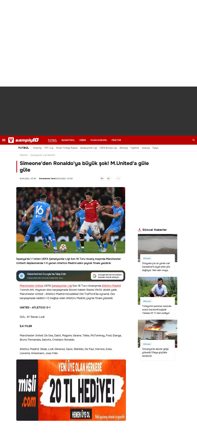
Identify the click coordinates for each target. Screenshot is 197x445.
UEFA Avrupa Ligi (108, 148)
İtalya (155, 148)
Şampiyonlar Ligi (88, 148)
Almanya (124, 148)
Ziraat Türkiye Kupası (67, 148)
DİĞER (82, 140)
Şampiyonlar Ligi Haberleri (43, 155)
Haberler (24, 155)
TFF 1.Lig (48, 148)
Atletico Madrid (66, 263)
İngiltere (135, 148)
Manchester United (31, 285)
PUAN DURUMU (99, 140)
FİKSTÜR (116, 140)
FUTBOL (52, 140)
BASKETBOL (68, 140)
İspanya (146, 148)
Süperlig (37, 148)
